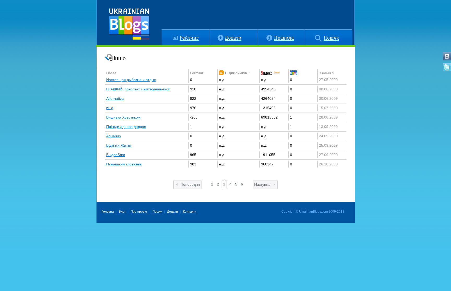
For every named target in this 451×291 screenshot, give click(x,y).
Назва (111, 73)
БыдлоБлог (115, 155)
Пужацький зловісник (124, 164)
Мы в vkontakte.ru (447, 56)
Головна (108, 211)
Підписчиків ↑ (237, 73)
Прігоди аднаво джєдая (126, 127)
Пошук (310, 31)
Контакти (190, 211)
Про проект (138, 211)
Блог (122, 211)
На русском (145, 37)
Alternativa (115, 98)
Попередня (190, 184)
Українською (137, 37)
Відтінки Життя (118, 145)
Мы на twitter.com (447, 67)
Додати (215, 31)
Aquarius (113, 136)
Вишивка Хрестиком (123, 117)
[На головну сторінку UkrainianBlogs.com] (129, 22)
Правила (264, 31)
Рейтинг (168, 31)
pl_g (109, 108)
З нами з (326, 73)
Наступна (262, 184)
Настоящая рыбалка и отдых (131, 80)
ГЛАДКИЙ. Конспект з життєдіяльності (138, 89)
